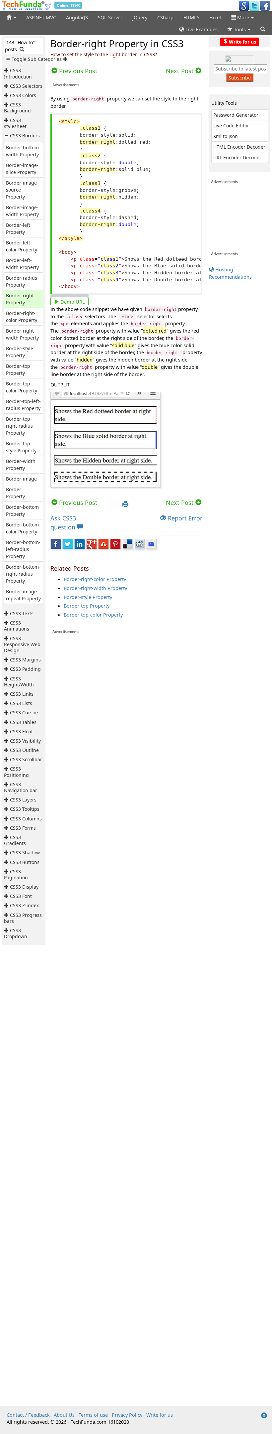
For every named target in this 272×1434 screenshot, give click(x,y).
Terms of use (93, 1414)
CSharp (165, 17)
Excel (215, 17)
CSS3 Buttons (24, 862)
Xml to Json (225, 136)
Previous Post (77, 502)
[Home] (11, 17)
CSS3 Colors (23, 95)
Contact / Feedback (28, 1414)
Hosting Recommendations (230, 273)
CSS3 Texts (22, 613)
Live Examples (201, 29)
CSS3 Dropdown (15, 933)
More (243, 17)
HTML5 (191, 17)
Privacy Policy (127, 1414)
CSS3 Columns (26, 818)
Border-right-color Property (95, 579)
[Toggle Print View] (125, 504)
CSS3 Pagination (16, 874)
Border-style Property (88, 597)
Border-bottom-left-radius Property (23, 549)
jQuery (139, 17)
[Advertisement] (126, 970)
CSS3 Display (24, 887)
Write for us (242, 41)
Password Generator (235, 115)
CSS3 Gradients (15, 840)
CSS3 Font (21, 896)
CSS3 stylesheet (15, 123)
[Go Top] (264, 1416)
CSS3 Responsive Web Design (22, 644)
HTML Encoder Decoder (239, 147)
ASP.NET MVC (41, 17)
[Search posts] (22, 49)
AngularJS (77, 17)
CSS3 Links (22, 694)
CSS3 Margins (25, 659)
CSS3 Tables (23, 722)
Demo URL (72, 301)
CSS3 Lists (21, 703)
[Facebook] (265, 5)
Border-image (21, 479)
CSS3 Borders (25, 135)
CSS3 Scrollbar (26, 759)
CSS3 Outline (24, 750)
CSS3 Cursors (24, 712)
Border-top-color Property (93, 614)
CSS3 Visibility (25, 741)
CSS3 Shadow (25, 852)
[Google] (243, 5)
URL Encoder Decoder (237, 157)
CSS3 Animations (16, 626)
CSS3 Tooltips (24, 809)
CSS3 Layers (23, 799)
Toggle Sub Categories (36, 59)
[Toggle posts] (7, 70)
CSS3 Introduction (18, 73)
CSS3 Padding (25, 669)
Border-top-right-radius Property (19, 426)
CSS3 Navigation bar (20, 787)
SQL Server (110, 17)
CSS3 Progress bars (23, 918)
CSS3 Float (21, 731)
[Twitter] (254, 5)
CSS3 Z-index (24, 905)
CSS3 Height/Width (19, 681)
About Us (64, 1414)
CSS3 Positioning (16, 772)
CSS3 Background (17, 107)
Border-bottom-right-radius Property (23, 574)
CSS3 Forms (23, 828)
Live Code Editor (231, 125)
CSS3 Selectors (26, 86)
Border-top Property (86, 605)
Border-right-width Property (95, 588)
